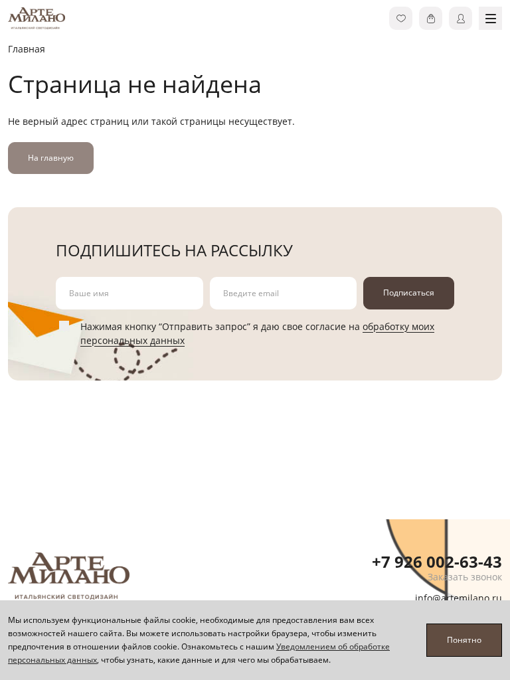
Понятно (464, 639)
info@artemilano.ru (458, 598)
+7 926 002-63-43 (437, 561)
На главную (51, 157)
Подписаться (408, 292)
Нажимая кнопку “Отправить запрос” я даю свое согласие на (257, 333)
